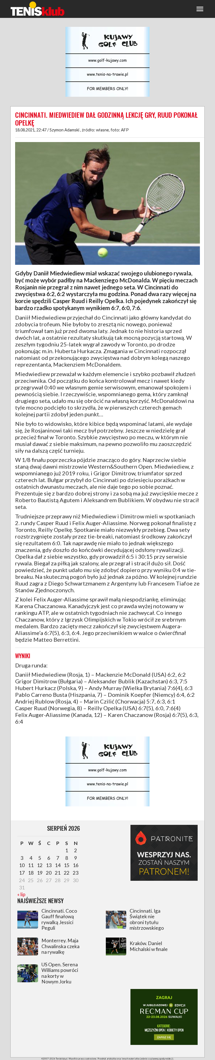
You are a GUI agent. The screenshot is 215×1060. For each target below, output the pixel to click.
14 (57, 865)
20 (49, 873)
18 (31, 873)
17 (22, 873)
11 (31, 865)
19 (40, 873)
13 (49, 865)
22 (66, 873)
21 (57, 873)
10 (22, 865)
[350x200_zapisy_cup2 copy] (164, 1043)
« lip (21, 894)
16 (75, 865)
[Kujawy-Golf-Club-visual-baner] (107, 96)
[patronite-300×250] (164, 879)
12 (40, 865)
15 (66, 865)
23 (75, 873)
